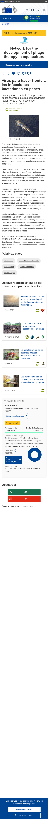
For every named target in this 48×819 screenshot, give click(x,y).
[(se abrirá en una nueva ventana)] (10, 9)
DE (3, 73)
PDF (26, 499)
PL (29, 73)
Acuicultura (8, 261)
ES (14, 73)
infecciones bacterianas (29, 261)
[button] (32, 10)
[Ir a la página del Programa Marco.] (24, 41)
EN (9, 73)
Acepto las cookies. (24, 809)
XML (26, 492)
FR (19, 73)
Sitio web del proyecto (15, 417)
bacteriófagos (9, 273)
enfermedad (9, 267)
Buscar (38, 10)
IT (23, 73)
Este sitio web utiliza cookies (17, 801)
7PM (7, 24)
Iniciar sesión (26, 10)
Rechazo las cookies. (24, 815)
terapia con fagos (27, 267)
